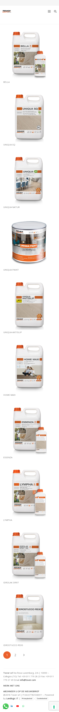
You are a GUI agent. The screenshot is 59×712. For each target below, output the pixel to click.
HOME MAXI (9, 394)
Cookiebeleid (42, 699)
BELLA (6, 82)
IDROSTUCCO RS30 (13, 645)
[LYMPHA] (29, 491)
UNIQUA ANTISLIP (12, 332)
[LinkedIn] (11, 706)
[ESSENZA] (29, 429)
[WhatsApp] (23, 706)
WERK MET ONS (11, 685)
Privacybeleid (27, 699)
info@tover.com (28, 679)
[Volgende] (24, 655)
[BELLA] (29, 53)
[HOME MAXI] (29, 366)
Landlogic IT (12, 698)
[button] (49, 11)
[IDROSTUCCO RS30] (29, 616)
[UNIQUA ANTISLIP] (29, 304)
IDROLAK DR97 (11, 582)
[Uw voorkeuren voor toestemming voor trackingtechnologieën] (54, 707)
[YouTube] (17, 706)
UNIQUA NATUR (11, 207)
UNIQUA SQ (9, 144)
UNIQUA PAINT (11, 269)
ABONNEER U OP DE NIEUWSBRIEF (21, 691)
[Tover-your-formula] (7, 11)
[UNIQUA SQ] (29, 116)
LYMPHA (7, 520)
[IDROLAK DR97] (29, 554)
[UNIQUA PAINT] (29, 241)
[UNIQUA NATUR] (29, 179)
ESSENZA (7, 457)
